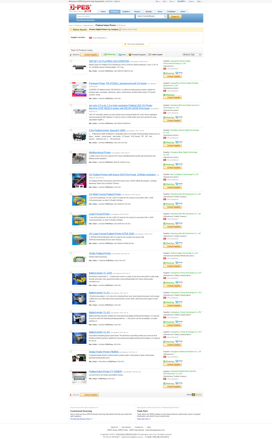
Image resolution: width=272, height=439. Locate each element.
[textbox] (105, 16)
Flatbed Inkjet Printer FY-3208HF (105, 371)
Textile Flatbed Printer (100, 253)
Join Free (109, 1)
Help (149, 427)
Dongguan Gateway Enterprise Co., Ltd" (186, 352)
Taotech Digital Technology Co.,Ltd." (184, 253)
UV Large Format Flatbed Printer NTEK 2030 (111, 233)
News (160, 12)
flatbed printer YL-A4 (99, 332)
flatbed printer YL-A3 (99, 312)
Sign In (117, 1)
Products (114, 12)
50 (200, 395)
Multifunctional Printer (100, 152)
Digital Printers (88, 25)
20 (193, 395)
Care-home (156, 427)
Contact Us (139, 427)
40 (197, 395)
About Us (114, 427)
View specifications (135, 44)
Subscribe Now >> (144, 419)
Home (103, 12)
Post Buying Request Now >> (81, 419)
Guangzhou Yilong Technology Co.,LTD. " (186, 273)
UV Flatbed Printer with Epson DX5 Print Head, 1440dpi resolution (122, 174)
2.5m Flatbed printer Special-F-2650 (107, 130)
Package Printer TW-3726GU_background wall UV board (117, 83)
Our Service (126, 427)
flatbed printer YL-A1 (99, 293)
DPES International (136, 430)
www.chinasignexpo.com (155, 430)
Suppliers (126, 12)
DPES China (123, 430)
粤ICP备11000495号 (161, 437)
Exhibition (171, 12)
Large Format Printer (99, 214)
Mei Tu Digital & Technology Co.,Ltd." (185, 174)
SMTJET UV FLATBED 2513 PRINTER (109, 61)
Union (182, 12)
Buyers (137, 12)
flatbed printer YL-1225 (100, 273)
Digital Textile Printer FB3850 (104, 352)
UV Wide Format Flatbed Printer (105, 194)
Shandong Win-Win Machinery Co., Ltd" (186, 194)
